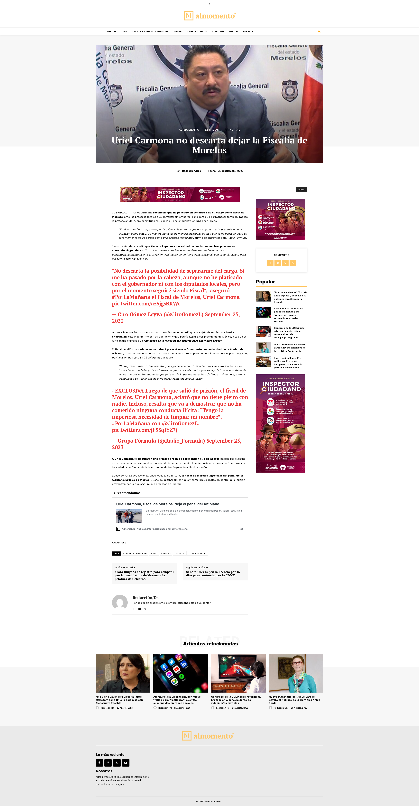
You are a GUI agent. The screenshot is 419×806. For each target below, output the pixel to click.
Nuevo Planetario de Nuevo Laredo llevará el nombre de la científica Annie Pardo (289, 347)
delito (153, 553)
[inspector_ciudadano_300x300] (280, 239)
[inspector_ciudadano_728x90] (180, 201)
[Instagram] (139, 608)
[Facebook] (134, 608)
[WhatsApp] (293, 263)
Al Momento (189, 129)
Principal (232, 129)
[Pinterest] (285, 263)
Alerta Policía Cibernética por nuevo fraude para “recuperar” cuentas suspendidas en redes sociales (288, 315)
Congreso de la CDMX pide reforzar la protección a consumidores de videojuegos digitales (289, 332)
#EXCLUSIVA (128, 390)
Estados (212, 129)
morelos (166, 553)
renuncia (179, 553)
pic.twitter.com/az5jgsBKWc (146, 303)
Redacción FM (107, 708)
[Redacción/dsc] (120, 602)
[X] (145, 608)
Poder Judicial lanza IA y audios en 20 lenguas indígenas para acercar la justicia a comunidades (288, 362)
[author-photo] (98, 708)
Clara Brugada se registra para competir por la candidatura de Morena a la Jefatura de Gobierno (144, 575)
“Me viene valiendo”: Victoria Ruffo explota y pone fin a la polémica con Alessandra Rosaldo (290, 297)
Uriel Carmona (142, 212)
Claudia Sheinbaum (135, 553)
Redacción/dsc (191, 170)
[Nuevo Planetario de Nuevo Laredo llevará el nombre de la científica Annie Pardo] (263, 347)
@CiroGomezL (180, 423)
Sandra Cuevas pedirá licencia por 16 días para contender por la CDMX (213, 573)
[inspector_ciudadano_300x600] (280, 471)
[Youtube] (125, 763)
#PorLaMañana (131, 296)
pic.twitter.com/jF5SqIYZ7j (144, 429)
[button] (297, 31)
